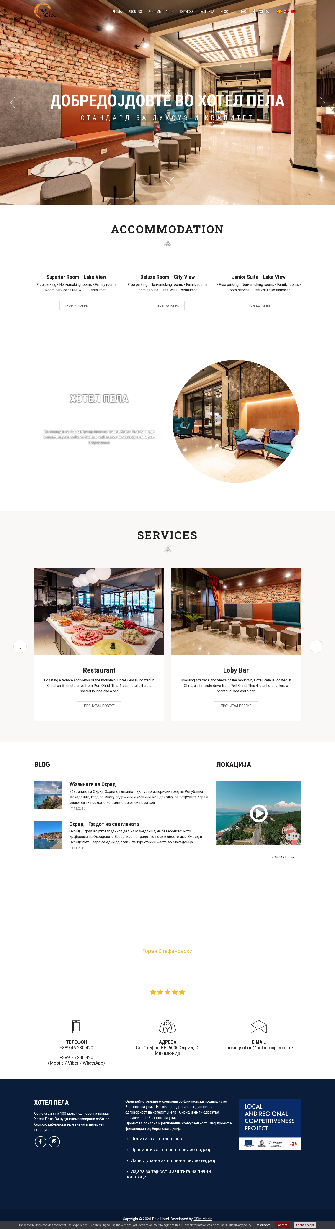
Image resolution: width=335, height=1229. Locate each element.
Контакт (279, 857)
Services (186, 12)
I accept (282, 1225)
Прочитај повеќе (76, 305)
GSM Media (203, 1219)
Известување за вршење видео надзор (173, 1160)
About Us (135, 12)
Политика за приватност (157, 1138)
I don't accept (305, 1225)
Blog (224, 12)
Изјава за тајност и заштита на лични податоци (168, 1174)
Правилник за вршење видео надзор (171, 1149)
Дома (117, 12)
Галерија (207, 12)
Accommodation (161, 12)
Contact (241, 12)
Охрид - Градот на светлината (104, 824)
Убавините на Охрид (92, 784)
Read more (263, 1225)
